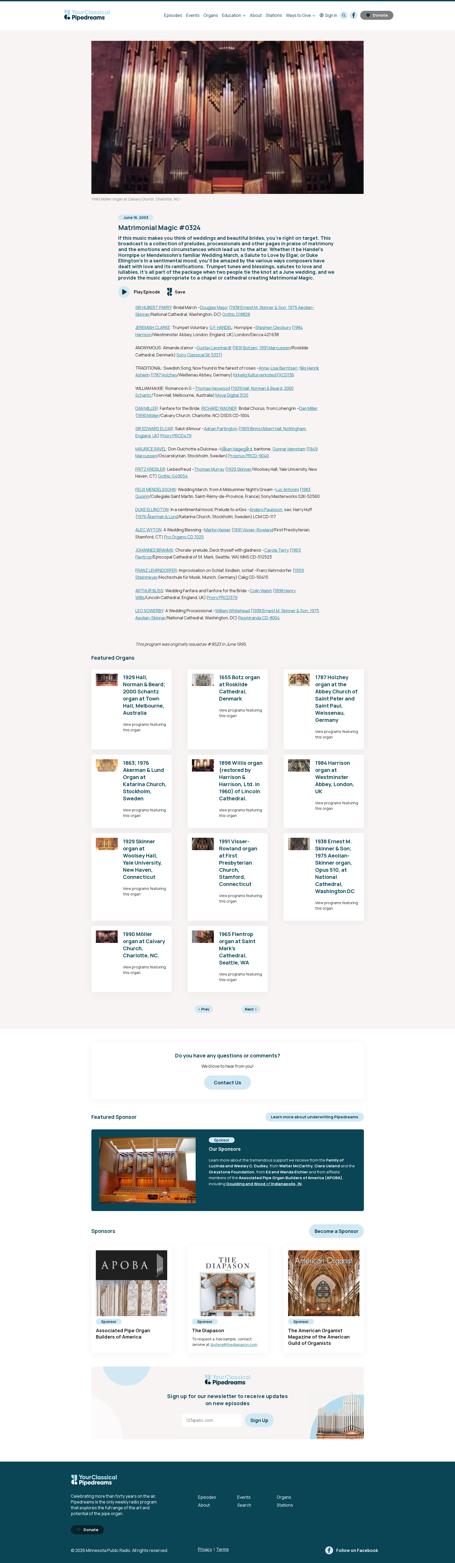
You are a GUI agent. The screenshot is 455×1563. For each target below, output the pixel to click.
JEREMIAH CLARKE (152, 327)
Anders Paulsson (266, 509)
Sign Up (259, 1420)
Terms (222, 1549)
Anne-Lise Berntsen (278, 368)
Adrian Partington (221, 429)
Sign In (331, 15)
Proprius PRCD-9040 (248, 456)
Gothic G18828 (236, 314)
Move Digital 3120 (231, 395)
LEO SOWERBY (149, 611)
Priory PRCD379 (222, 597)
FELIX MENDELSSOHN (155, 489)
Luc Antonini (287, 489)
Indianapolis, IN (286, 1184)
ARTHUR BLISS (149, 591)
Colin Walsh (261, 591)
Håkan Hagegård (236, 449)
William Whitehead (232, 611)
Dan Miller (308, 408)
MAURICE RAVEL (150, 449)
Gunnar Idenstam (289, 449)
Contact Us (227, 1082)
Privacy (205, 1549)
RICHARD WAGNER (219, 408)
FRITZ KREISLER (150, 469)
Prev (204, 1009)
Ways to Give (298, 15)
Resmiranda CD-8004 (259, 618)
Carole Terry (276, 550)
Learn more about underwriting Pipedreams (314, 1117)
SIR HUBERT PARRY (153, 307)
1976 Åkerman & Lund (157, 517)
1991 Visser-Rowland (253, 530)
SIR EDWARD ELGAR (154, 429)
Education (231, 15)
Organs (211, 15)
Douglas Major (214, 307)
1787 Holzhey (164, 375)
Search (244, 1505)
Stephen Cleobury (273, 327)
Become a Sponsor (336, 1231)
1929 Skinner (239, 469)
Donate (380, 15)
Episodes (173, 15)
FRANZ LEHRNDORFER (156, 570)
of (268, 1184)
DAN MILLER (146, 408)
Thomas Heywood (212, 388)
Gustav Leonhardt (214, 348)
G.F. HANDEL (221, 327)
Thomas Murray (209, 469)
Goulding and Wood (245, 1184)
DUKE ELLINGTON (152, 509)
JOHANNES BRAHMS (154, 550)
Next (251, 1009)
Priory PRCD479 (175, 436)
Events (193, 15)
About (256, 15)
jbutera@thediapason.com (233, 1344)
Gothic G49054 (173, 476)
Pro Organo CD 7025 (184, 537)
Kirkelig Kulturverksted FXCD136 (263, 375)
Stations (274, 15)
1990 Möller (148, 415)
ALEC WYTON (148, 530)
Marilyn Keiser (217, 530)
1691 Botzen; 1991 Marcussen (262, 348)
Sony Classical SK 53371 (199, 355)
